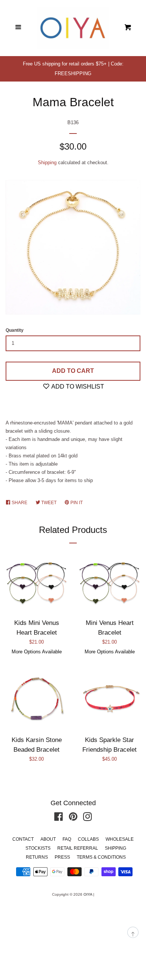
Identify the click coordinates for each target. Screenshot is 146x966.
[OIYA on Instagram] (87, 818)
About (48, 839)
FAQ (67, 839)
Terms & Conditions (101, 857)
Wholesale (120, 839)
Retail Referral (77, 848)
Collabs (88, 839)
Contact (23, 839)
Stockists (38, 848)
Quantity (15, 330)
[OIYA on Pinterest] (73, 818)
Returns (37, 857)
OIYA (87, 894)
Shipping (47, 162)
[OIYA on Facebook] (58, 818)
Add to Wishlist (77, 386)
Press (62, 857)
